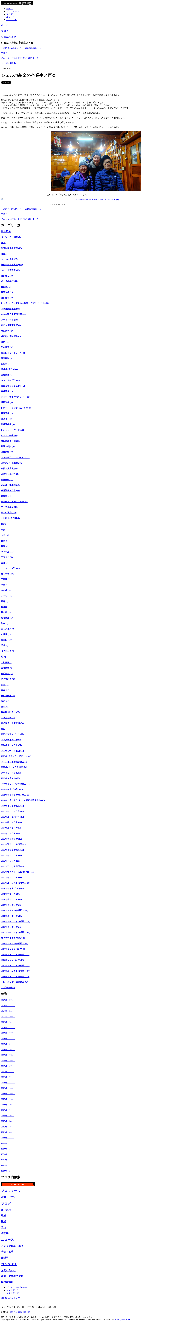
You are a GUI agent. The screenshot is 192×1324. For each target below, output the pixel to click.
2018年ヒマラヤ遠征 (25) (12, 806)
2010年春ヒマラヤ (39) (11, 899)
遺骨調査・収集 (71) (10, 490)
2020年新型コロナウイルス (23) (15, 457)
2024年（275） (8, 1005)
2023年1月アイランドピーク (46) (16, 756)
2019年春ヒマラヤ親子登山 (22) (15, 795)
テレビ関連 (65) (8, 696)
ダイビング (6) (7, 651)
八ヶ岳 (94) (6, 590)
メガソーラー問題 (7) (11, 237)
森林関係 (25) (7, 391)
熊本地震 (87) (7, 347)
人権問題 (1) (6, 662)
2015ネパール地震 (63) (11, 463)
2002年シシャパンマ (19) (12, 960)
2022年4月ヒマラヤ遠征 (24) (14, 767)
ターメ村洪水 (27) (9, 259)
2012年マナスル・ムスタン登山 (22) (17, 872)
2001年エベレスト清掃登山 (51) (15, 971)
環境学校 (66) (7, 402)
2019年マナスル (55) (10, 778)
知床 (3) (4, 623)
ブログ (9, 14)
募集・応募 (7, 1251)
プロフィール (12, 11)
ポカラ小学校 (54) (9, 281)
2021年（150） (8, 1022)
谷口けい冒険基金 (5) (11, 336)
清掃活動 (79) (7, 452)
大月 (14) (5, 535)
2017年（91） (7, 1044)
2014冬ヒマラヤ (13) (10, 833)
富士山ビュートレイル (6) (13, 353)
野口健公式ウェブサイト (12, 1298)
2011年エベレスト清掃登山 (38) (15, 883)
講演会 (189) (6, 419)
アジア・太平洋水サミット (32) (15, 397)
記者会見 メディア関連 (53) (14, 501)
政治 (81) (5, 701)
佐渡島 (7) (5, 607)
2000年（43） (7, 1138)
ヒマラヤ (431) (7, 574)
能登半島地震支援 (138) (12, 265)
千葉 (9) (4, 645)
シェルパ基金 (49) (9, 435)
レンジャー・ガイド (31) (12, 430)
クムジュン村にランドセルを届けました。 (21, 58)
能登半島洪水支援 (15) (11, 248)
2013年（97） (7, 1066)
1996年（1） (7, 1149)
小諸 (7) (4, 585)
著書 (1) (4, 254)
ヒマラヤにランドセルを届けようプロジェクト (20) (25, 303)
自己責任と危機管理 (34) (12, 723)
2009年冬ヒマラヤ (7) (11, 905)
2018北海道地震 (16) (10, 309)
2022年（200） (8, 1016)
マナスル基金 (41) (9, 507)
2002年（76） (7, 1127)
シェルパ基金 (8, 36)
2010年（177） (8, 1083)
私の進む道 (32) (8, 679)
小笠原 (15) (6, 634)
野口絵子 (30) (7, 298)
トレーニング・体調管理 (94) (14, 982)
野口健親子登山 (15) (10, 441)
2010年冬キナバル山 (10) (12, 888)
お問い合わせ (8, 1270)
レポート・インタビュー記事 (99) (16, 408)
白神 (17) (5, 563)
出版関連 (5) (6, 375)
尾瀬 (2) (4, 601)
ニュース (10, 17)
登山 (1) (4, 729)
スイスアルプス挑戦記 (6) (13, 938)
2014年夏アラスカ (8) (11, 828)
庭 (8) (3, 242)
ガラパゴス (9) (7, 629)
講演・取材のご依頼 (12, 1276)
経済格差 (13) (7, 673)
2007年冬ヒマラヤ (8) (11, 927)
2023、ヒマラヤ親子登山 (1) (14, 762)
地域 (3, 524)
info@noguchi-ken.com (20, 1312)
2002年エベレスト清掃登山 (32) (15, 965)
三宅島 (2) (5, 579)
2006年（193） (8, 1105)
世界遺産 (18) (7, 413)
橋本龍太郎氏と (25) (10, 712)
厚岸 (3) (4, 530)
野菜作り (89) (7, 276)
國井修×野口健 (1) (9, 369)
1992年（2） (7, 1165)
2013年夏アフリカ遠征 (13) (13, 844)
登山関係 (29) (7, 331)
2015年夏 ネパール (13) (12, 817)
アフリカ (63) (7, 557)
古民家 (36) (6, 496)
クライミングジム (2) (11, 773)
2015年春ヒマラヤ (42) (11, 822)
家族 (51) (5, 690)
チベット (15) (7, 596)
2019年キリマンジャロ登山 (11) (15, 784)
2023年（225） (8, 1011)
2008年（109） (8, 1094)
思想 (3, 656)
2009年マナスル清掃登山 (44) (14, 910)
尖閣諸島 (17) (7, 618)
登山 (3, 1227)
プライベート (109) (10, 320)
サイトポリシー (13, 1290)
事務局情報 (7, 1282)
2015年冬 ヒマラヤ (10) (12, 811)
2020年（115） (8, 1027)
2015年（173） (8, 1055)
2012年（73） (7, 1072)
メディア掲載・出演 (12, 1246)
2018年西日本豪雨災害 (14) (13, 314)
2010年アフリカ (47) (10, 894)
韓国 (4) (4, 546)
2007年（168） (8, 1099)
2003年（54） (7, 1121)
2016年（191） (8, 1049)
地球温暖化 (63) (8, 424)
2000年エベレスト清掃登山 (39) (15, 977)
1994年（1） (7, 1154)
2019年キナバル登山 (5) (12, 789)
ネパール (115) (7, 552)
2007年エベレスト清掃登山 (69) (15, 932)
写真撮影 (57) (7, 358)
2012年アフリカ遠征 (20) (12, 866)
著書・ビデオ (8, 1197)
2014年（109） (8, 1061)
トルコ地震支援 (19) (10, 270)
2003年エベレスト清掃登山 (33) (15, 954)
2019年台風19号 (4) (10, 474)
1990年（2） (7, 1171)
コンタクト (11, 20)
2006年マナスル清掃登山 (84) (14, 943)
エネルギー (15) (8, 718)
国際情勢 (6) (6, 668)
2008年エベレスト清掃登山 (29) (15, 921)
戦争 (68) (5, 707)
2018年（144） (8, 1039)
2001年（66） (7, 1132)
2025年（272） (8, 1000)
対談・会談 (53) (8, 446)
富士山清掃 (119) (8, 512)
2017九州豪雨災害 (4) (11, 325)
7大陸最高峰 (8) (8, 987)
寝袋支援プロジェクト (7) (13, 386)
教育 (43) (5, 685)
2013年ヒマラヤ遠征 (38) (12, 850)
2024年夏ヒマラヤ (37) (11, 745)
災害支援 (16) (7, 292)
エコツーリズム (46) (10, 568)
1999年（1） (7, 1143)
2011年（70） (7, 1077)
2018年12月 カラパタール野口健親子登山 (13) (23, 800)
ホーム (9, 9)
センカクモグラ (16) (10, 380)
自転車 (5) (5, 364)
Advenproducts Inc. (122, 1319)
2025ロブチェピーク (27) (12, 734)
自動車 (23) (6, 287)
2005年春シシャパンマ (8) (13, 949)
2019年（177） (8, 1033)
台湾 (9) (4, 541)
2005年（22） (7, 1110)
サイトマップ (12, 1293)
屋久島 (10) (6, 612)
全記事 (4, 1233)
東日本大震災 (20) (9, 468)
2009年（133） (8, 1088)
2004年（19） (7, 1116)
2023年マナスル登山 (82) (12, 751)
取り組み (6, 231)
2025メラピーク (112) (11, 740)
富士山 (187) (6, 640)
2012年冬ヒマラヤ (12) (11, 855)
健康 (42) (5, 342)
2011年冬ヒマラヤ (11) (11, 877)
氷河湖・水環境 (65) (10, 485)
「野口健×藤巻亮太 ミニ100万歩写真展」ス (21, 48)
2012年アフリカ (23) (10, 861)
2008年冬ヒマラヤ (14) (11, 916)
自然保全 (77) (7, 479)
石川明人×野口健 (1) (10, 518)
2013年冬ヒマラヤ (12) (11, 839)
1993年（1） (7, 1160)
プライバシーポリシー (16, 1287)
